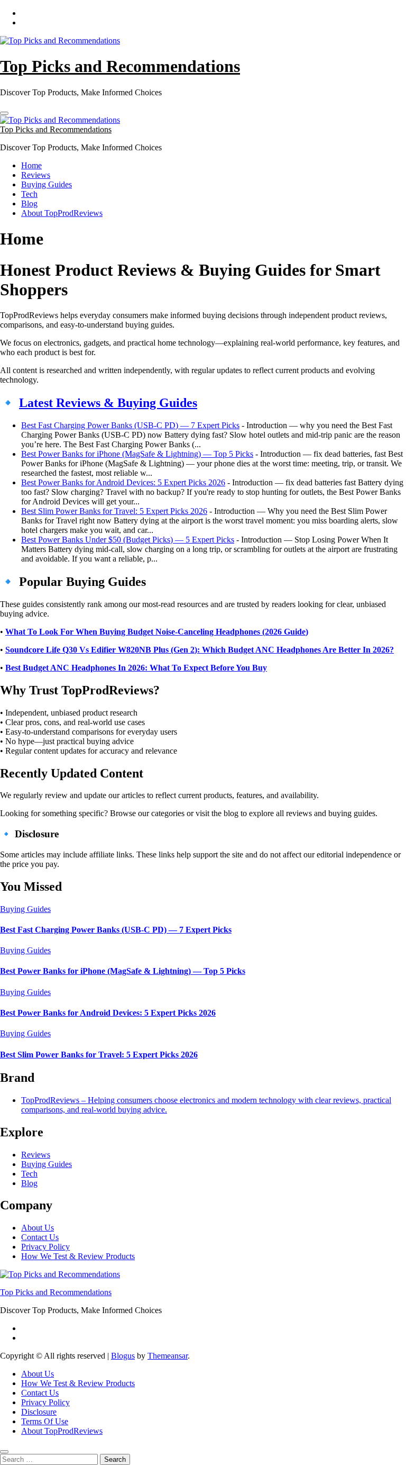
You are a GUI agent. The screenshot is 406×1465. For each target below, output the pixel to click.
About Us (37, 1227)
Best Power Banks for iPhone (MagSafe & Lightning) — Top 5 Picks (137, 453)
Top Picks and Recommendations (120, 66)
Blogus (123, 1355)
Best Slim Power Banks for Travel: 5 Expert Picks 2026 (114, 511)
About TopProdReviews (62, 213)
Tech (29, 193)
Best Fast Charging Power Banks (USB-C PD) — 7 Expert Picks (130, 425)
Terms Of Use (44, 1421)
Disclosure (39, 1411)
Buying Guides (46, 184)
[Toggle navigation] (4, 113)
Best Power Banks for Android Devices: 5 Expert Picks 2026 (123, 482)
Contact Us (40, 1237)
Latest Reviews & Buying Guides (108, 403)
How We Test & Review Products (78, 1256)
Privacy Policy (45, 1246)
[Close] (4, 1451)
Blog (29, 203)
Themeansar (167, 1355)
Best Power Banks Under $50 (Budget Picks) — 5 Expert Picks (127, 539)
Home (31, 165)
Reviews (35, 174)
